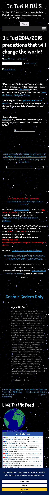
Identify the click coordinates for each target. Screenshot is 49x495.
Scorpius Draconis (21, 209)
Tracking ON (18, 431)
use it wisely (24, 89)
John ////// (6, 119)
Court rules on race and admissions (27, 250)
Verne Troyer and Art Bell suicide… (17, 447)
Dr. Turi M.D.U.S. (24, 6)
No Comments (31, 63)
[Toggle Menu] (44, 28)
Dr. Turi (22, 59)
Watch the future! (22, 95)
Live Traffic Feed (23, 434)
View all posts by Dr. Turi (21, 380)
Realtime (10, 431)
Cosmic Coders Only (25, 296)
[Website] (12, 377)
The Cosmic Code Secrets (12, 63)
